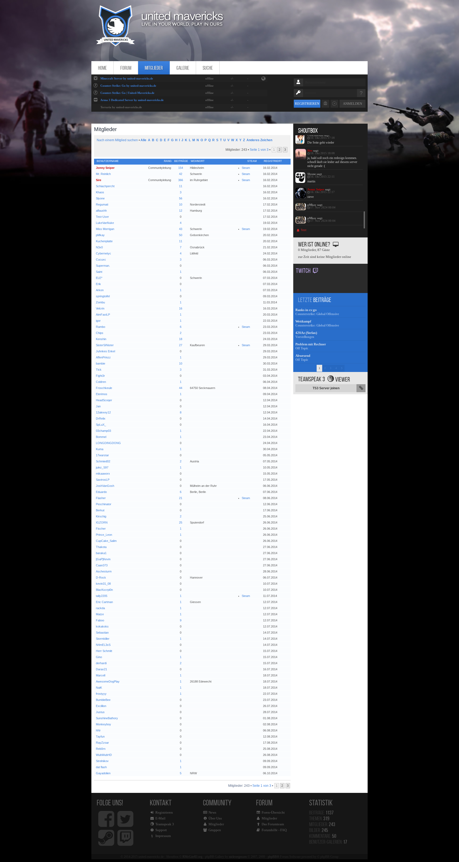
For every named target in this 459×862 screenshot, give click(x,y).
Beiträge (181, 161)
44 (180, 388)
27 (180, 345)
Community (217, 815)
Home (102, 68)
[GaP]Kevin (103, 559)
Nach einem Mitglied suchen (117, 140)
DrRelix (100, 418)
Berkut (100, 510)
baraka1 (101, 553)
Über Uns (215, 818)
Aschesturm (104, 571)
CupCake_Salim (106, 540)
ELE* (99, 277)
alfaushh (101, 210)
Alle (143, 140)
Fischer (101, 528)
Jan (98, 406)
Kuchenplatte (104, 241)
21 (180, 498)
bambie (100, 363)
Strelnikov (102, 761)
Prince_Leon (104, 534)
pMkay (100, 235)
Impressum (163, 836)
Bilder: (318, 830)
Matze (100, 614)
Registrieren (307, 104)
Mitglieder (154, 68)
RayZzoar (102, 742)
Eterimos (101, 394)
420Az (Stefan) (306, 333)
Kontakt (162, 818)
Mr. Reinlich (103, 173)
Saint (99, 271)
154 (180, 167)
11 (180, 186)
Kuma (99, 449)
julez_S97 (102, 467)
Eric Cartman (104, 602)
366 (180, 180)
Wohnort (198, 161)
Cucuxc (101, 259)
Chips (99, 332)
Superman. (103, 265)
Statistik (322, 802)
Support (161, 830)
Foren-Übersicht (273, 812)
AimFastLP (103, 314)
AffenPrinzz (103, 357)
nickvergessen (238, 857)
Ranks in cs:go (306, 310)
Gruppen (215, 830)
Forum (125, 68)
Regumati (102, 204)
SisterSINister (105, 345)
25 (180, 522)
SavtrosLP (102, 479)
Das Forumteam (273, 824)
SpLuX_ (101, 424)
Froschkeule (104, 388)
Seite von (259, 150)
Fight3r (100, 375)
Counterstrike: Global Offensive (317, 314)
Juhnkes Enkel (105, 351)
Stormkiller (102, 638)
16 (180, 308)
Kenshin (101, 339)
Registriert (273, 161)
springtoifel (103, 296)
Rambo (100, 326)
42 (180, 173)
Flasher (101, 498)
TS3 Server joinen (326, 388)
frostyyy (101, 693)
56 (180, 198)
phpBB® (273, 857)
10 (180, 204)
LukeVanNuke (105, 222)
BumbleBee (103, 699)
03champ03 (103, 430)
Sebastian (102, 632)
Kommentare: (322, 836)
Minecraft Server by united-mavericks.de (126, 78)
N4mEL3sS (103, 644)
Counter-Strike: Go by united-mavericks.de (128, 85)
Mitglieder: (322, 824)
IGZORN (102, 522)
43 (180, 229)
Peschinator (103, 504)
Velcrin (100, 308)
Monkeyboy (103, 724)
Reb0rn (100, 748)
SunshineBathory (107, 718)
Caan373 (102, 565)
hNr (98, 730)
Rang (168, 161)
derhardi (101, 663)
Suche (208, 68)
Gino (99, 657)
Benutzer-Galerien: (328, 842)
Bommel (101, 436)
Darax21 (101, 669)
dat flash (101, 767)
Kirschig (101, 516)
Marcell (100, 675)
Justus (100, 712)
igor (98, 320)
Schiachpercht (105, 186)
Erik (98, 284)
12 (180, 210)
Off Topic (301, 348)
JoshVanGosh (105, 485)
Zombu (100, 302)
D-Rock (101, 577)
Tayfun (100, 736)
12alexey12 (103, 412)
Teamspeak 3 (164, 824)
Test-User (102, 216)
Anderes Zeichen (259, 140)
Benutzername (108, 161)
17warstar (102, 455)
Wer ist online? (314, 244)
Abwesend (302, 356)
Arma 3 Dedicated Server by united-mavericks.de (132, 100)
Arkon (100, 290)
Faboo (100, 620)
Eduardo (101, 491)
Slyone (100, 198)
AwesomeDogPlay (108, 681)
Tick (98, 369)
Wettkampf (303, 321)
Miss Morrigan (105, 229)
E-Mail (160, 818)
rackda (100, 608)
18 (180, 339)
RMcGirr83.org (192, 857)
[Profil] (300, 138)
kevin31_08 (103, 583)
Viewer (342, 379)
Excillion (101, 706)
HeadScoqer (104, 400)
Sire (98, 180)
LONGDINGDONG (108, 443)
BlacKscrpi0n (104, 589)
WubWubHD (104, 754)
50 (180, 235)
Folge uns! (110, 802)
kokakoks (102, 626)
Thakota (101, 547)
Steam (246, 167)
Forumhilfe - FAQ (274, 830)
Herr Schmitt (104, 650)
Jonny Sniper (105, 167)
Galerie (182, 68)
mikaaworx (103, 473)
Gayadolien (103, 773)
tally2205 (101, 595)
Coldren (101, 381)
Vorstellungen (304, 337)
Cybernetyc (103, 253)
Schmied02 (103, 461)
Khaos (100, 192)
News (212, 812)
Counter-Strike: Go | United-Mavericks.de (127, 92)
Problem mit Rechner (310, 344)
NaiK (99, 687)
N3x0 (99, 247)
